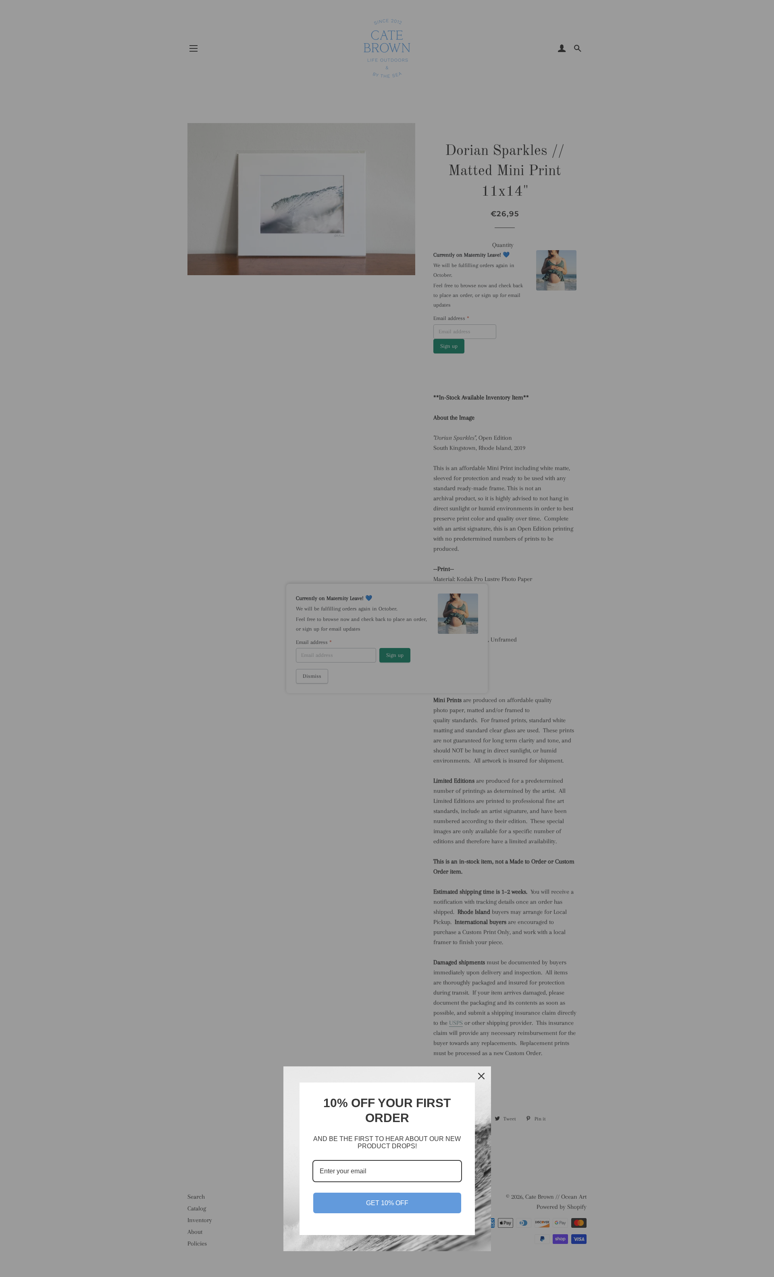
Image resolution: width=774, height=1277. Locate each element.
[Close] (481, 1076)
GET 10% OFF (387, 1203)
